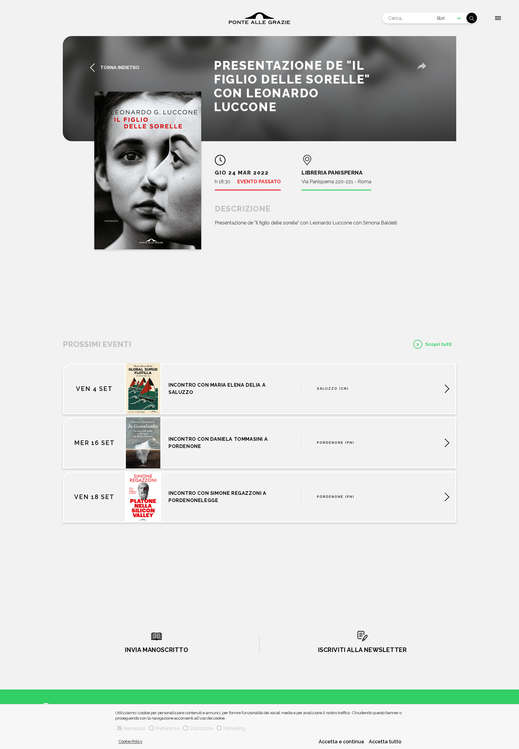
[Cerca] (471, 18)
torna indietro (119, 67)
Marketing (234, 728)
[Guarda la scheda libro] (147, 170)
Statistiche (201, 728)
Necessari (134, 728)
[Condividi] (421, 66)
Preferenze (167, 728)
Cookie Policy (130, 741)
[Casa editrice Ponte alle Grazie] (259, 18)
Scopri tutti (438, 344)
